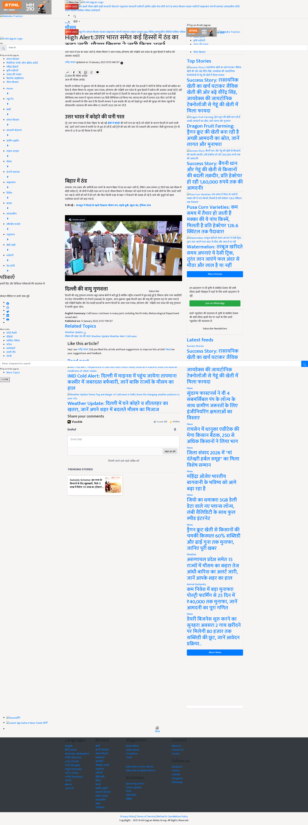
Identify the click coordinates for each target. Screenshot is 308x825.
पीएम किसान (12, 82)
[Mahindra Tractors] (228, 32)
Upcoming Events (135, 784)
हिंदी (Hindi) (71, 750)
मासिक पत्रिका (84, 10)
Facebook (177, 767)
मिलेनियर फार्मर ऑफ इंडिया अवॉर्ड (22, 63)
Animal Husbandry (196, 584)
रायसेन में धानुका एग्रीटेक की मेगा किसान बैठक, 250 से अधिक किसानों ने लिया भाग (213, 435)
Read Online (132, 746)
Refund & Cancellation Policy (172, 816)
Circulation (132, 754)
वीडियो (74, 10)
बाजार (189, 6)
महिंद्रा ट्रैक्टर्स (12, 67)
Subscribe (154, 291)
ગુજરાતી (69, 788)
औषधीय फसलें (102, 765)
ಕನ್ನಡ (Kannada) (73, 769)
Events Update (133, 787)
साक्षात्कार (204, 6)
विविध (151, 32)
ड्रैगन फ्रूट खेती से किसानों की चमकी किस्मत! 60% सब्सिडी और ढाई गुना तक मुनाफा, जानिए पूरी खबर (213, 539)
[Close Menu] (1, 43)
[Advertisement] (215, 680)
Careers (176, 754)
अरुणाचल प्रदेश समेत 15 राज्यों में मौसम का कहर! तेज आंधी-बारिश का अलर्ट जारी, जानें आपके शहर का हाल (213, 568)
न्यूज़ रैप (82, 32)
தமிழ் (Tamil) (72, 761)
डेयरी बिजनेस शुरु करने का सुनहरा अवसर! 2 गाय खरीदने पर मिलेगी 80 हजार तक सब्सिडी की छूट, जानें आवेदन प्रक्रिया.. (214, 631)
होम (80, 6)
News (190, 388)
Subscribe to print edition (140, 767)
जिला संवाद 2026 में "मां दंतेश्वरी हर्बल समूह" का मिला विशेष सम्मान (213, 459)
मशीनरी (141, 6)
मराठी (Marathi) (73, 757)
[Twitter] (7, 311)
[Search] (74, 16)
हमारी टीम (11, 352)
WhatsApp (177, 782)
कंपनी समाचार (216, 6)
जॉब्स (157, 732)
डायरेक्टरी (95, 10)
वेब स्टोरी (161, 6)
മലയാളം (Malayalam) (77, 754)
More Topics (13, 372)
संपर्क (9, 356)
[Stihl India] (201, 32)
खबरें (97, 746)
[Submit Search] (304, 364)
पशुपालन (124, 6)
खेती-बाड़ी (98, 6)
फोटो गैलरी (11, 333)
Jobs (145, 32)
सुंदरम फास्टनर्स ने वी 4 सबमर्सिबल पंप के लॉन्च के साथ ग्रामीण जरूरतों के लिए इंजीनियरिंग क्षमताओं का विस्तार (212, 405)
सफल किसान (179, 6)
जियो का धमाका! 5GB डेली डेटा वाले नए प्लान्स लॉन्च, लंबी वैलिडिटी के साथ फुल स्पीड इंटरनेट (212, 509)
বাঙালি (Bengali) (72, 765)
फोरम (9, 344)
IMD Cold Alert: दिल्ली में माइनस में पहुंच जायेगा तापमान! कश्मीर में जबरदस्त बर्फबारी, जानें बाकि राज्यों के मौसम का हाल (122, 382)
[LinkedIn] (7, 315)
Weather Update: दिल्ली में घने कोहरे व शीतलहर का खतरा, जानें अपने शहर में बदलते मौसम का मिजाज (118, 406)
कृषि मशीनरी (12, 71)
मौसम (90, 6)
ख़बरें (85, 6)
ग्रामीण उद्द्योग (101, 788)
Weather (191, 554)
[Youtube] (7, 319)
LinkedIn (176, 774)
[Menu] (72, 2)
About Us (176, 746)
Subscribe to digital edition (140, 770)
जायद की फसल (13, 74)
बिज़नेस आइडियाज (15, 78)
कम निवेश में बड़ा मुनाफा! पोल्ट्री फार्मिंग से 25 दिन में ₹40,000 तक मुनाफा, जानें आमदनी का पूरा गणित (212, 598)
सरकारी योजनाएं (111, 6)
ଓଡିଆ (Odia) (71, 773)
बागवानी (132, 6)
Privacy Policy (127, 816)
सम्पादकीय (229, 6)
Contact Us (178, 750)
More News (215, 652)
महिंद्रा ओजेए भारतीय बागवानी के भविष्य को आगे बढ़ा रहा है (211, 482)
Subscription (132, 750)
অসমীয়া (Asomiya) (74, 777)
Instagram (177, 778)
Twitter (176, 771)
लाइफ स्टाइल (136, 32)
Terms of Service (146, 816)
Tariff (129, 757)
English (69, 746)
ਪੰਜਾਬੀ (68, 780)
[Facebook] (7, 303)
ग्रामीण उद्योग (150, 6)
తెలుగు (68, 784)
